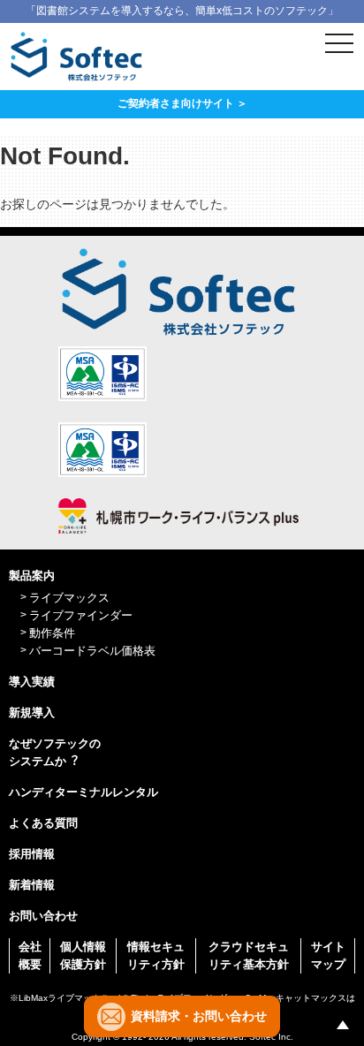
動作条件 (52, 633)
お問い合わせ (43, 915)
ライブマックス (69, 597)
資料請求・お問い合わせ (199, 1016)
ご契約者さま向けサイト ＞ (182, 103)
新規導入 (32, 712)
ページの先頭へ (342, 1024)
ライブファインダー (81, 615)
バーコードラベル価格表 (92, 650)
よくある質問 (43, 823)
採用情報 (32, 853)
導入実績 (32, 681)
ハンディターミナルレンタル (83, 792)
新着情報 (32, 884)
